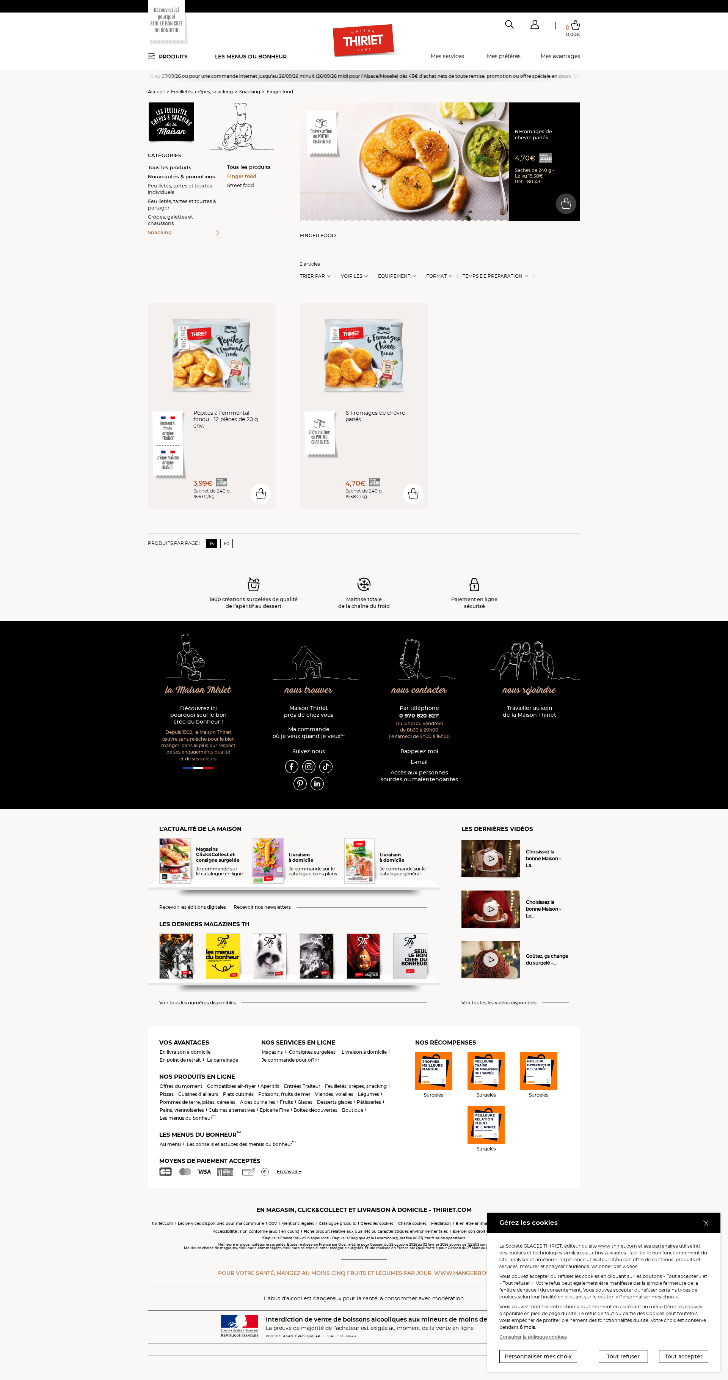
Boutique (352, 1110)
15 (212, 543)
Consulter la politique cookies (533, 1337)
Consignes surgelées (312, 1052)
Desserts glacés (334, 1102)
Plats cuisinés (238, 1094)
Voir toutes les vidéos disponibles (499, 1003)
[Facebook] (291, 766)
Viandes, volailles (334, 1094)
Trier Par (312, 276)
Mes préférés (504, 56)
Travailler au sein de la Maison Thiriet (529, 711)
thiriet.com (162, 1223)
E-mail (419, 762)
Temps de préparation (492, 276)
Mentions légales (297, 1223)
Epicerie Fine (274, 1110)
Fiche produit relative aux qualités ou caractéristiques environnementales (376, 1231)
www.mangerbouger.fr (472, 1273)
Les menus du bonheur (251, 56)
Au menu (170, 1144)
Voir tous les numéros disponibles (197, 1003)
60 (226, 543)
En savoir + (289, 1171)
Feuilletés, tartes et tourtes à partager (182, 204)
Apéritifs (269, 1086)
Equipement (394, 276)
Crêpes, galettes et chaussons (170, 220)
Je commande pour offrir (290, 1060)
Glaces (305, 1102)
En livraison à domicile (185, 1052)
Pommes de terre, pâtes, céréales (197, 1102)
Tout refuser (623, 1356)
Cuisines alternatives (232, 1110)
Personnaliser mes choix (538, 1356)
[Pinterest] (300, 783)
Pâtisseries (369, 1102)
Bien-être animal (471, 1223)
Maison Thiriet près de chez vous (308, 711)
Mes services (447, 56)
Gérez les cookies (377, 1223)
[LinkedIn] (317, 783)
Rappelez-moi (419, 751)
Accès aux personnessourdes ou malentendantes (419, 776)
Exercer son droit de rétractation (483, 1231)
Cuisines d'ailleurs (198, 1094)
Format (436, 276)
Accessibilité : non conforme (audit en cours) (256, 1231)
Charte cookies (412, 1223)
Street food (240, 185)
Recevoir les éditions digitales (192, 907)
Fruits (286, 1102)
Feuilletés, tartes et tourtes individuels (180, 189)
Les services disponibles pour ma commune (221, 1223)
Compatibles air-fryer (231, 1086)
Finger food (280, 91)
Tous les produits (169, 167)
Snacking (249, 91)
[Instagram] (308, 766)
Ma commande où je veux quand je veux (309, 733)
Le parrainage (222, 1060)
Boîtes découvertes (315, 1110)
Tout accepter (684, 1356)
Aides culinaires (257, 1102)
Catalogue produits (337, 1223)
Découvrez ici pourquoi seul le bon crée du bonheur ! (198, 715)
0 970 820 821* (419, 715)
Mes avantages (560, 56)
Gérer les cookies (683, 1306)
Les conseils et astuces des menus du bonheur (241, 1144)
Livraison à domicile (364, 1052)
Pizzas (167, 1094)
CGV (272, 1223)
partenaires (665, 1246)
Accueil (156, 91)
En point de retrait (180, 1060)
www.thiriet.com (617, 1246)
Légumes (368, 1094)
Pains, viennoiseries (182, 1110)
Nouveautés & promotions (181, 176)
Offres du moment (181, 1086)
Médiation (441, 1223)
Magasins (272, 1052)
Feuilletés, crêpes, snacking (202, 91)
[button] (534, 26)
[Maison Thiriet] (364, 41)
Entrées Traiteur (302, 1086)
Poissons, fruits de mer (284, 1094)
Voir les (351, 276)
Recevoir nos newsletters (262, 907)
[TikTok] (326, 766)
